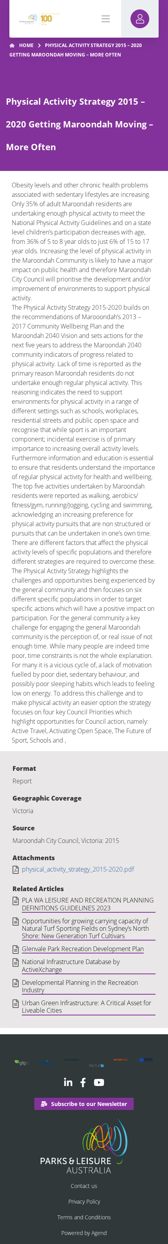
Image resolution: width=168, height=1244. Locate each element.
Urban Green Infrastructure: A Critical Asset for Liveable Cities (86, 1007)
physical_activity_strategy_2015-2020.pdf (78, 869)
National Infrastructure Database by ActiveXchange (71, 965)
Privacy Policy (84, 1201)
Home (26, 45)
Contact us (84, 1186)
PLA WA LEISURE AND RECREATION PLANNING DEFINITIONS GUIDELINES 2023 (88, 904)
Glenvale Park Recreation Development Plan (83, 949)
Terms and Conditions (84, 1217)
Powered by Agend (84, 1233)
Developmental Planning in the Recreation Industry (80, 986)
